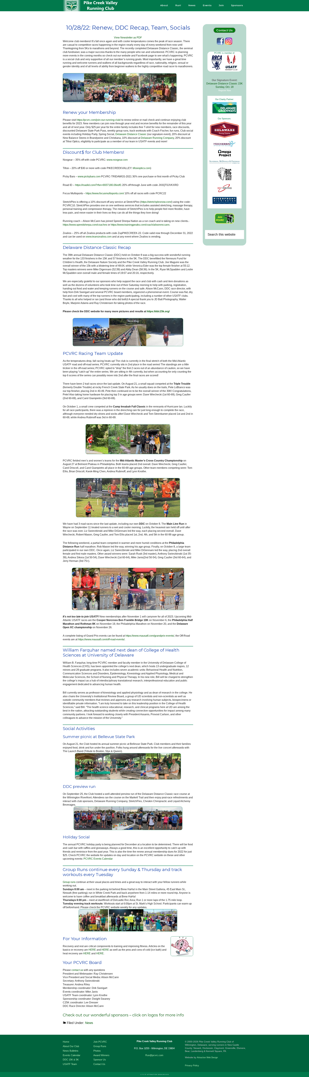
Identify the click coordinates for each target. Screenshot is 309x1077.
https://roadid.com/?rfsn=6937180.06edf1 (98, 185)
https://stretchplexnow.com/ (156, 202)
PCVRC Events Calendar (98, 858)
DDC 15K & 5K (71, 1059)
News (89, 1023)
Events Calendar (71, 1055)
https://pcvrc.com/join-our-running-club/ (99, 120)
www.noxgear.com (117, 159)
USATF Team (70, 1064)
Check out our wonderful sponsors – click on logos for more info (123, 1015)
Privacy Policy (192, 1065)
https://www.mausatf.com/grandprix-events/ (150, 635)
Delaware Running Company (157, 138)
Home (66, 1041)
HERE (92, 949)
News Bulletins (70, 1050)
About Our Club (71, 1046)
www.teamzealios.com (99, 236)
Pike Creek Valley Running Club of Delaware (92, 5)
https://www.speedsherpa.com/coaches (85, 224)
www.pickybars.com (89, 176)
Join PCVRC (100, 1041)
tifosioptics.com (141, 168)
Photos (97, 1050)
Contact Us (224, 30)
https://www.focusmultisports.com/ (105, 193)
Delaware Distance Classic (130, 134)
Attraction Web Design (207, 1057)
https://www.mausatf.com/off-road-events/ (101, 639)
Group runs (69, 882)
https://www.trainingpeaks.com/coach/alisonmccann (140, 224)
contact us (77, 970)
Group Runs (99, 1046)
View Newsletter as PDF (128, 37)
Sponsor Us (99, 1059)
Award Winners (101, 1055)
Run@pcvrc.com (154, 1055)
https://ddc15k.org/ (158, 311)
